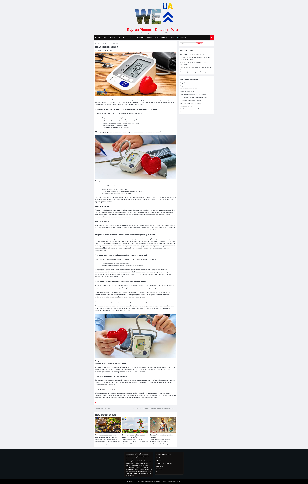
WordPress (177, 481)
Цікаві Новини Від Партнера (164, 463)
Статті (104, 37)
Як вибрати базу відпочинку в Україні (190, 100)
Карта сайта (159, 466)
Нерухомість (140, 37)
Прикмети (164, 37)
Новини (97, 37)
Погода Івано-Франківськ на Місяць (190, 86)
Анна (110, 50)
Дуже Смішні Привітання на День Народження (193, 94)
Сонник (172, 37)
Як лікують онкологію (186, 106)
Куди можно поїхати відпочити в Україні (191, 103)
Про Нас (158, 457)
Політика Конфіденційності (163, 454)
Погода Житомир (184, 83)
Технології (112, 37)
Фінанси (149, 37)
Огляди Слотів (184, 112)
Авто (119, 37)
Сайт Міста (159, 469)
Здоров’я (132, 37)
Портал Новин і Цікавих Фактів (154, 29)
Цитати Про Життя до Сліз (187, 92)
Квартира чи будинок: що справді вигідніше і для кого (194, 72)
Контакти (158, 460)
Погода (156, 37)
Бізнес (125, 37)
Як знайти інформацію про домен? (189, 109)
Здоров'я (97, 402)
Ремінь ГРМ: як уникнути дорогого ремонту (192, 54)
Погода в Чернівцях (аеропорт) (188, 89)
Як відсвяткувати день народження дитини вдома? (194, 97)
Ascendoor (164, 481)
